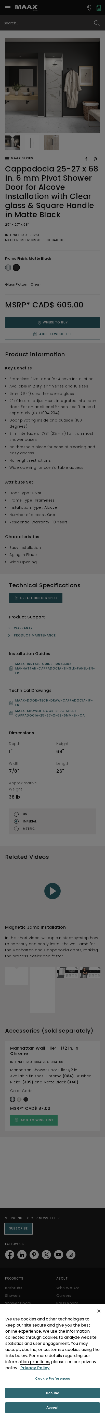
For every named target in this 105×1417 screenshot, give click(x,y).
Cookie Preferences (52, 1378)
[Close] (98, 1311)
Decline (52, 1393)
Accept (52, 1407)
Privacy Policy (35, 1368)
